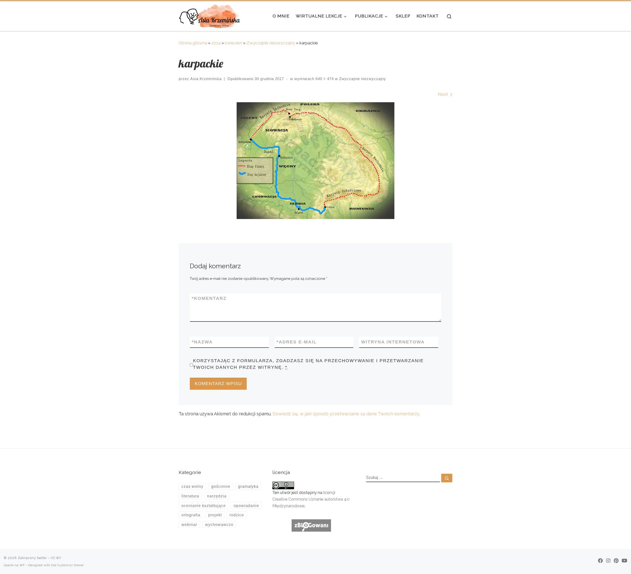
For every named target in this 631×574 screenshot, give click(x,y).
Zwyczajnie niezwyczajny (270, 42)
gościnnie (220, 486)
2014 (216, 42)
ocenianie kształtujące (203, 505)
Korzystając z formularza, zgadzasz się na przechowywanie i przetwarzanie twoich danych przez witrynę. (308, 364)
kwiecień (233, 42)
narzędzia (217, 496)
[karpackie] (315, 160)
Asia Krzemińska (206, 79)
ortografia (190, 515)
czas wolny (192, 486)
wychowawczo (219, 524)
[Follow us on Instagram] (608, 560)
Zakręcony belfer (32, 558)
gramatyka (248, 486)
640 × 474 (324, 79)
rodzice (236, 515)
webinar (189, 524)
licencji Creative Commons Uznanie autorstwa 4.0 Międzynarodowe (311, 499)
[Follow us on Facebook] (600, 560)
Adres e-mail (297, 341)
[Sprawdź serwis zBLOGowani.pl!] (311, 525)
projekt (215, 515)
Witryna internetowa (393, 341)
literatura (190, 496)
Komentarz (209, 298)
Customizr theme (70, 565)
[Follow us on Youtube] (624, 560)
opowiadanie (246, 505)
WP (22, 565)
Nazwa (202, 341)
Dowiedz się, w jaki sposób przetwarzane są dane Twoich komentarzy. (346, 413)
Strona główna (193, 42)
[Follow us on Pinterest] (616, 560)
